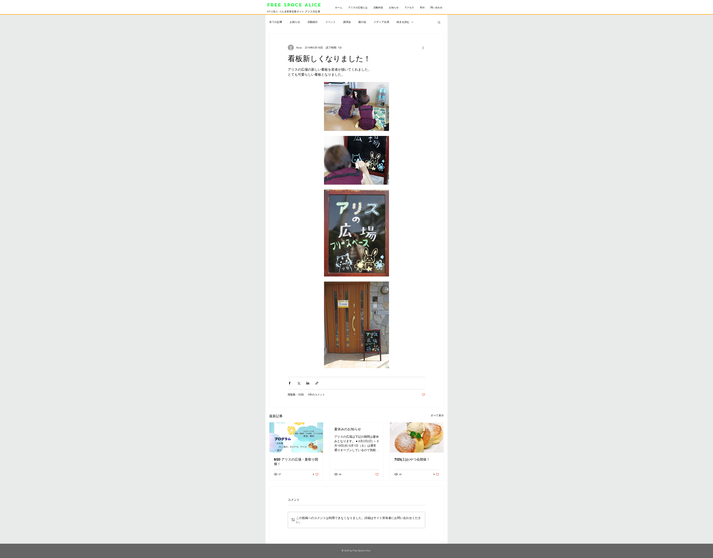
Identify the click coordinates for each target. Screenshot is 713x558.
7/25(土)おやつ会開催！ (412, 459)
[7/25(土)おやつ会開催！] (417, 437)
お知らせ (295, 22)
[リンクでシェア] (317, 383)
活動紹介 (312, 22)
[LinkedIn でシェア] (308, 383)
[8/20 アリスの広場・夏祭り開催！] (296, 437)
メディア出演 (381, 22)
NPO (270, 11)
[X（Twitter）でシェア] (298, 383)
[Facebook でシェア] (289, 383)
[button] (439, 22)
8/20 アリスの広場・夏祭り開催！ (296, 461)
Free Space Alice (295, 5)
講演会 (347, 22)
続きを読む (403, 22)
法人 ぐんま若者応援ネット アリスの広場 (296, 11)
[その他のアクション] (423, 47)
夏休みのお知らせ (347, 429)
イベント (330, 22)
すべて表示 (437, 415)
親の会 (362, 22)
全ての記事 (275, 22)
